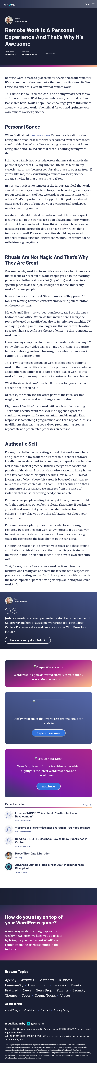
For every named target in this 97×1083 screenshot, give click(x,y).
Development (38, 985)
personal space (40, 135)
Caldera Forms (15, 627)
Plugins (62, 990)
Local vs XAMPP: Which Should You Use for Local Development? (46, 814)
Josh (8, 618)
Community (10, 54)
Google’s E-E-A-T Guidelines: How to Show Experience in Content (51, 840)
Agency (11, 980)
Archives (27, 980)
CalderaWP (12, 622)
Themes (11, 996)
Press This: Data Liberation (32, 853)
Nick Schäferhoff (23, 820)
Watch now (48, 786)
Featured (11, 990)
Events (76, 985)
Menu (87, 4)
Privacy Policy (61, 1010)
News (27, 990)
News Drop (44, 990)
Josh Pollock (21, 21)
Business (65, 980)
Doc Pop (18, 857)
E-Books (59, 985)
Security (79, 990)
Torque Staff (21, 872)
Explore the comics (48, 733)
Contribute (30, 1010)
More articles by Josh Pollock (27, 640)
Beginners (46, 980)
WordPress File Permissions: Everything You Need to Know (53, 827)
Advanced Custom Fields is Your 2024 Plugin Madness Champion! (49, 866)
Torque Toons (45, 996)
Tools (26, 996)
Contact (45, 1010)
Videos (65, 996)
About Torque (12, 1010)
